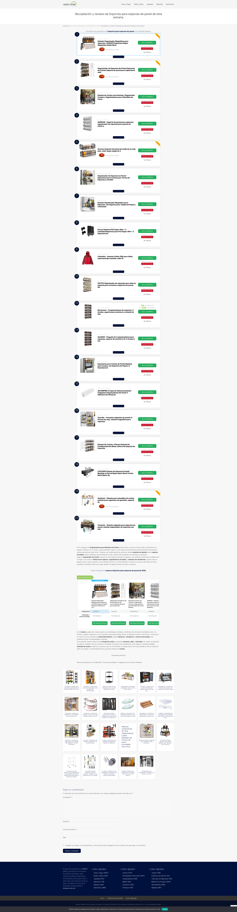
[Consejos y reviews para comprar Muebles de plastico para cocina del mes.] (147, 677)
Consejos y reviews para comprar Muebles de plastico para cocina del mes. (146, 688)
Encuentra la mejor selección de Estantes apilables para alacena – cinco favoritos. (165, 742)
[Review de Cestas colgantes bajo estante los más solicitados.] (147, 731)
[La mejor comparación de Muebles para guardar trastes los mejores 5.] (109, 731)
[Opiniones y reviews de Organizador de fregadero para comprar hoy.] (72, 704)
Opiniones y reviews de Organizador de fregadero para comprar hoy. (71, 715)
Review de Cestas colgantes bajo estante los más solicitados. (147, 741)
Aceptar (164, 909)
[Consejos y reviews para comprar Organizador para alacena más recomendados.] (90, 677)
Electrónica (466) (100, 888)
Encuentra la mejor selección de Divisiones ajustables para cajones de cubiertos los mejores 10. (109, 715)
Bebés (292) (127, 882)
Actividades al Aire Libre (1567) (134, 876)
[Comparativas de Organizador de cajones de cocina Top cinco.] (147, 762)
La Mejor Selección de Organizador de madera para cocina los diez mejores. (128, 773)
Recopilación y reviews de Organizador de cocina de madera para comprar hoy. (146, 715)
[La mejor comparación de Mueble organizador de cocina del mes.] (90, 731)
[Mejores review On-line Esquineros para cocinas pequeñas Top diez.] (109, 677)
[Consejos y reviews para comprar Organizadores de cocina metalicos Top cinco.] (72, 677)
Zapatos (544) (99, 885)
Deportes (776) (99, 882)
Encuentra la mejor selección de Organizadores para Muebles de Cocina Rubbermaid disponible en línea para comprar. (71, 773)
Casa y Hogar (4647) (101, 873)
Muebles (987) (156, 888)
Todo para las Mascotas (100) (161, 879)
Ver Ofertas (147, 52)
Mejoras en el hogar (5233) (160, 882)
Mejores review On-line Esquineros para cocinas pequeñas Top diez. (109, 688)
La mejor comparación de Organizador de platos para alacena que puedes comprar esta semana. (109, 773)
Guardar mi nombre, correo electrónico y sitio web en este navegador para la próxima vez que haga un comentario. (106, 845)
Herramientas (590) (158, 885)
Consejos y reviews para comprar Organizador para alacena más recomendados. (90, 688)
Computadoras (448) (130, 879)
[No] (235, 909)
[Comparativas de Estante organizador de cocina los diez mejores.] (128, 677)
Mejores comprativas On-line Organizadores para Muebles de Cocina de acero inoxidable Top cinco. (127, 736)
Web (64, 837)
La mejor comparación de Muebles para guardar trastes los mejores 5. (109, 741)
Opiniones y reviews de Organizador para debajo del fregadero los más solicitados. (72, 742)
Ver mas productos (84, 577)
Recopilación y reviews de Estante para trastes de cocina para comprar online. (165, 688)
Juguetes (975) (99, 879)
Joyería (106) (156, 873)
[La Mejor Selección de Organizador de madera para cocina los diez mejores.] (128, 762)
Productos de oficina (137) (160, 876)
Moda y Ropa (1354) (101, 876)
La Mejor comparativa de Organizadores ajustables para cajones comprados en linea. (165, 715)
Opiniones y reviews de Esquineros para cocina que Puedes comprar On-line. (90, 715)
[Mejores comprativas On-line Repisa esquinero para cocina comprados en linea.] (128, 704)
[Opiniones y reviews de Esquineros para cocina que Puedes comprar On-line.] (90, 704)
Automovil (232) (128, 885)
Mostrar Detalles (118, 57)
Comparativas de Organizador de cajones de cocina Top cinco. (146, 772)
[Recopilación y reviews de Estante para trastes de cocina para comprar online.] (165, 677)
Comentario (67, 797)
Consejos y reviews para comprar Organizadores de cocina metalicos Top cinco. (71, 688)
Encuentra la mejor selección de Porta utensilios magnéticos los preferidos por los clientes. (90, 773)
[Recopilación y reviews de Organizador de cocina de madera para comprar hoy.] (147, 704)
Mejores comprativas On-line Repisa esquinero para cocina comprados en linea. (127, 715)
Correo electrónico (70, 829)
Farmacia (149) (128, 888)
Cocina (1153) (127, 873)
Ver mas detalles (100, 623)
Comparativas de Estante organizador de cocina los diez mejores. (128, 688)
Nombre (66, 821)
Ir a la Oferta (147, 43)
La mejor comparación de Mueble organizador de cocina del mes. (90, 741)
